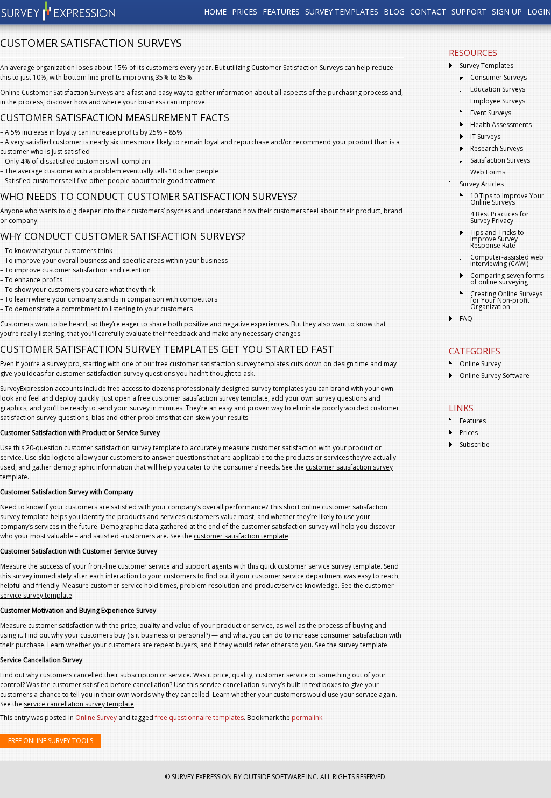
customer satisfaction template (241, 536)
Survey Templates (341, 12)
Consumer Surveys (498, 77)
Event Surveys (490, 112)
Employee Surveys (497, 101)
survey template (362, 644)
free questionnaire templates (199, 717)
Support (468, 12)
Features (281, 12)
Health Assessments (501, 124)
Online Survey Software (494, 375)
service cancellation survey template (79, 704)
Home (215, 12)
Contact (428, 12)
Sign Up (507, 12)
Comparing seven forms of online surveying (507, 278)
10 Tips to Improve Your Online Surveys (507, 199)
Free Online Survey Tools (50, 740)
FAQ (466, 318)
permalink (307, 717)
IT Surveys (485, 136)
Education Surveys (497, 89)
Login (539, 12)
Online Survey (96, 717)
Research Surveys (496, 148)
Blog (394, 12)
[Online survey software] (58, 18)
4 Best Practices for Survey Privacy (499, 217)
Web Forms (487, 172)
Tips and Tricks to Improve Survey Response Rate (497, 239)
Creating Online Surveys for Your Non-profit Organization (506, 300)
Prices (244, 12)
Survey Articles (482, 183)
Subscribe (475, 444)
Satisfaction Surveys (500, 160)
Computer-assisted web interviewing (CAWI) (506, 260)
